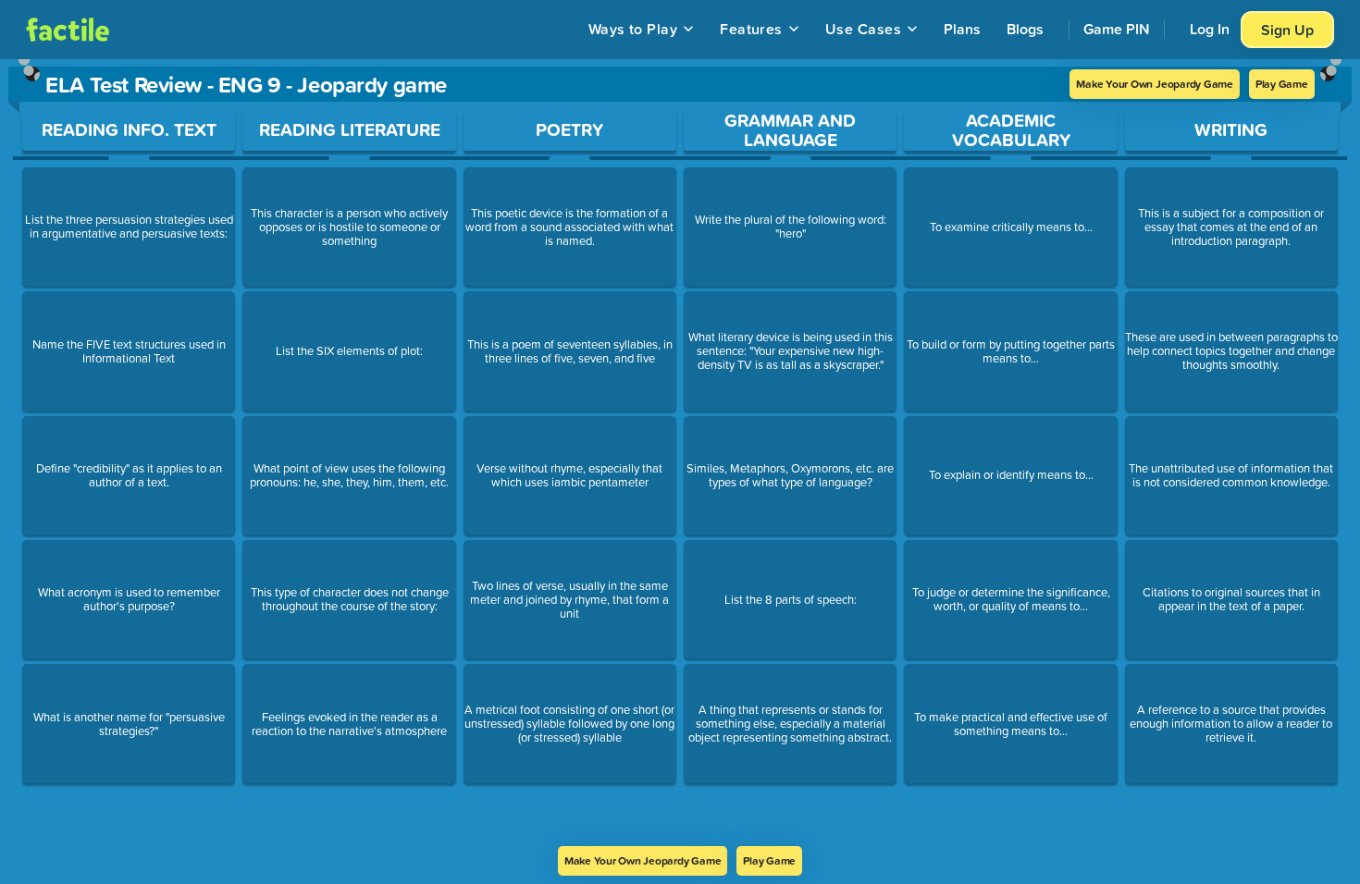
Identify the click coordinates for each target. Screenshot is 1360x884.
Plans (962, 28)
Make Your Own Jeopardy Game (1154, 84)
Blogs (1025, 28)
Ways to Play (633, 28)
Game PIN (1116, 28)
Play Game (1281, 84)
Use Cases (863, 28)
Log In (1210, 28)
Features (751, 28)
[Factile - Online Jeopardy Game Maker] (67, 30)
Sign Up (1287, 29)
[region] (680, 452)
